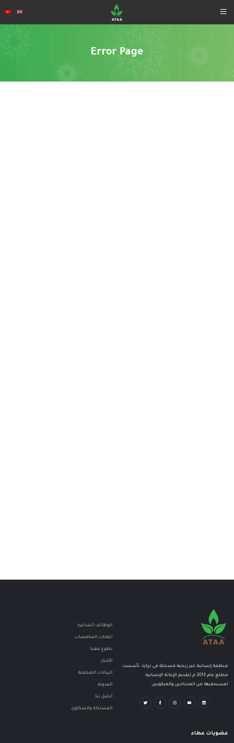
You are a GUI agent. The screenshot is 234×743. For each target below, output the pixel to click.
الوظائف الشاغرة (94, 625)
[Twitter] (145, 702)
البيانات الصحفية (95, 673)
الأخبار (106, 661)
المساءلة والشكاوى (91, 708)
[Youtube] (189, 702)
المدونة (105, 684)
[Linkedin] (204, 702)
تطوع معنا (101, 649)
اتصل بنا (103, 696)
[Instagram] (175, 702)
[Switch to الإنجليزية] (20, 12)
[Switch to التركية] (8, 12)
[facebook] (160, 702)
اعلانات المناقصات (93, 637)
